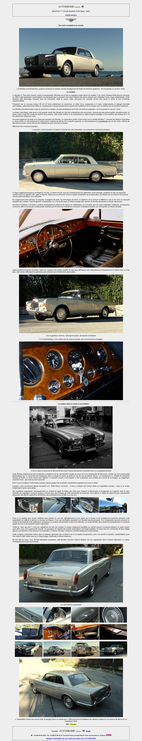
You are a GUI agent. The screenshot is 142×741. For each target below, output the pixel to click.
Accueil (55, 731)
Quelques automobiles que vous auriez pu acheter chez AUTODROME (71, 738)
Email (88, 731)
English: (103, 735)
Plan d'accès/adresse (92, 735)
